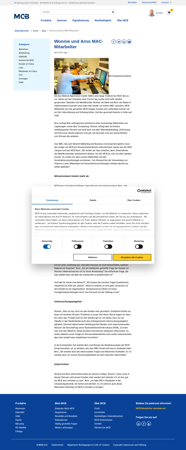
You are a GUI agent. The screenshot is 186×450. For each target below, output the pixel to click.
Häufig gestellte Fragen (66, 423)
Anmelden (132, 2)
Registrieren (61, 412)
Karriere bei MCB (149, 2)
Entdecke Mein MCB (64, 408)
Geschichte (99, 412)
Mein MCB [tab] (60, 403)
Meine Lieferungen (64, 427)
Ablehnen (92, 257)
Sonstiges (23, 78)
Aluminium (23, 49)
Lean (21, 67)
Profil (97, 408)
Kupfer (18, 420)
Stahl (21, 82)
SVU (21, 75)
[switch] (78, 246)
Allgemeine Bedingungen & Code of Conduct (88, 445)
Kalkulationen (61, 420)
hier (130, 229)
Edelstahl (23, 56)
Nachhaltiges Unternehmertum (108, 416)
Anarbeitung (24, 53)
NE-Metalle (20, 427)
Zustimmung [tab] (52, 200)
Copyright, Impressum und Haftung (129, 445)
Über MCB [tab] (100, 403)
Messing (19, 423)
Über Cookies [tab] (133, 200)
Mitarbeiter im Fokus (28, 71)
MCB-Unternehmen (103, 420)
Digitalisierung (80, 20)
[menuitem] (132, 3)
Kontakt (98, 423)
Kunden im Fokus (26, 64)
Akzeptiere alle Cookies (132, 257)
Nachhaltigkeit (103, 20)
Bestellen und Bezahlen (66, 416)
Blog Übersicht (22, 31)
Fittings (19, 431)
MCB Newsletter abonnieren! (151, 408)
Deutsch (165, 2)
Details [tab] (93, 200)
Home (35, 31)
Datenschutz (57, 445)
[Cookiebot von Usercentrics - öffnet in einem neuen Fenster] (139, 191)
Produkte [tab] (20, 403)
